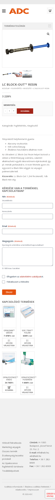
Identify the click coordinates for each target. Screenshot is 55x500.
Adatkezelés (21, 489)
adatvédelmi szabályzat (30, 276)
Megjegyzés (12, 241)
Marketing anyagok (11, 447)
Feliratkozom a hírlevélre (18, 281)
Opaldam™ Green (9, 331)
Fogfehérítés (16, 88)
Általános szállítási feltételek (37, 486)
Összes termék (9, 451)
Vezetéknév (7, 200)
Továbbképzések (10, 470)
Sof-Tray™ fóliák (27, 331)
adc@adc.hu (35, 456)
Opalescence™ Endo (10, 378)
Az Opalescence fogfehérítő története (12, 465)
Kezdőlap (5, 88)
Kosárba (25, 111)
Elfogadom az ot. (25, 276)
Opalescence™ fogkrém (28, 378)
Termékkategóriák (14, 25)
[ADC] (19, 10)
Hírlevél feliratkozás (11, 442)
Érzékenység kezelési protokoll (12, 457)
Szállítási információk (13, 486)
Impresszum (33, 489)
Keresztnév (7, 211)
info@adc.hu (43, 452)
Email (9, 226)
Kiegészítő (27, 88)
